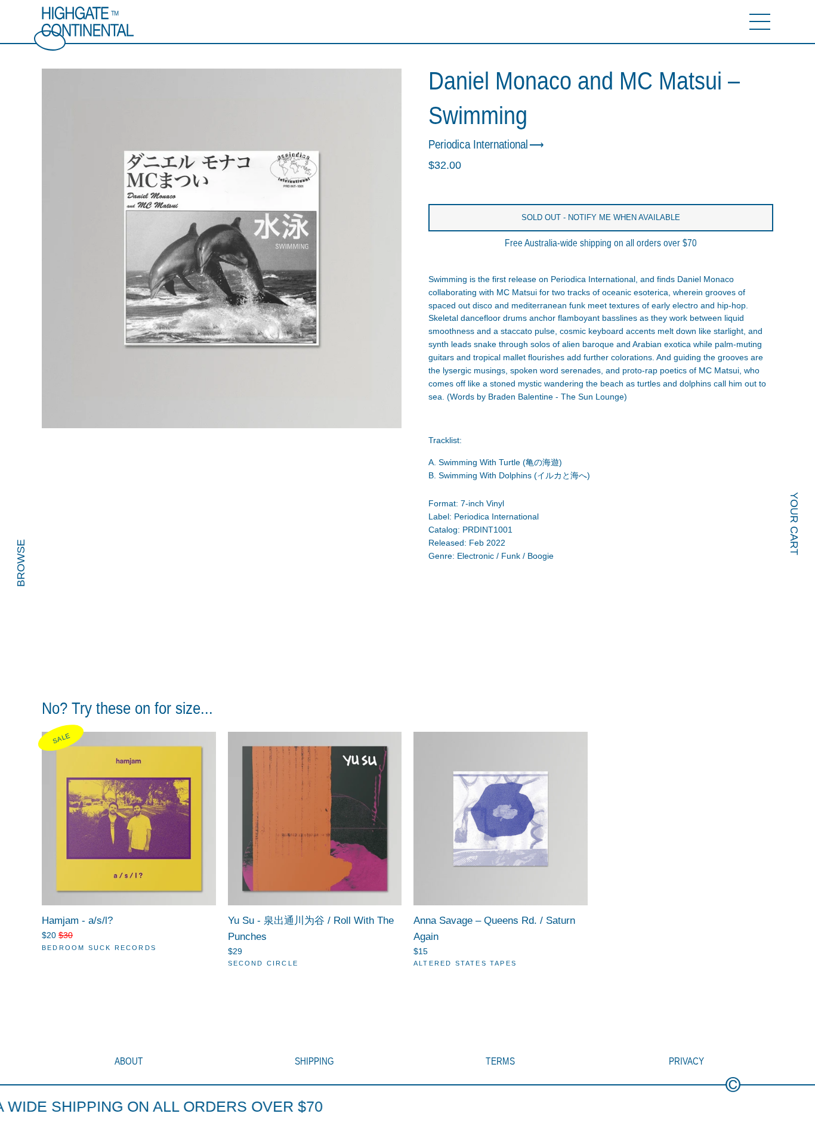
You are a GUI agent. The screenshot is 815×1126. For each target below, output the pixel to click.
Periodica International (478, 144)
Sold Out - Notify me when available (600, 217)
